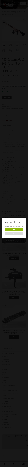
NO (14, 233)
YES (14, 229)
